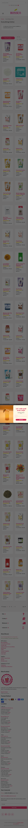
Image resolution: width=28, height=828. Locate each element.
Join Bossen (21, 419)
